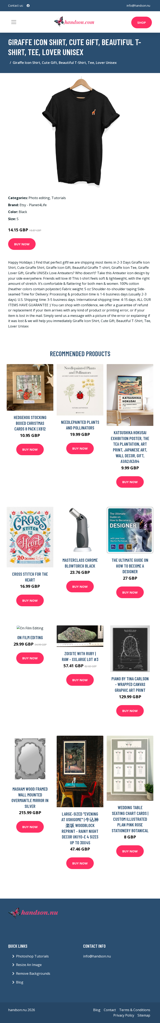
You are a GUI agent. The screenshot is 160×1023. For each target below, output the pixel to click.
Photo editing (39, 198)
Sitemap (144, 1015)
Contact (110, 1010)
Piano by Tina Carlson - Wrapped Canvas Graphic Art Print (130, 684)
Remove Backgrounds (33, 973)
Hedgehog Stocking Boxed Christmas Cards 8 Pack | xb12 (30, 423)
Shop (141, 22)
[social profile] (28, 6)
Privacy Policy (123, 1015)
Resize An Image (29, 964)
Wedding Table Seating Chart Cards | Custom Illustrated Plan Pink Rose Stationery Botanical (130, 819)
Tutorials (58, 198)
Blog (19, 982)
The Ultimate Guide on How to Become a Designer (130, 565)
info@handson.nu (138, 5)
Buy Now (22, 244)
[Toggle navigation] (13, 22)
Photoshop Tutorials (32, 956)
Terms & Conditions (134, 1010)
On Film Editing (30, 637)
